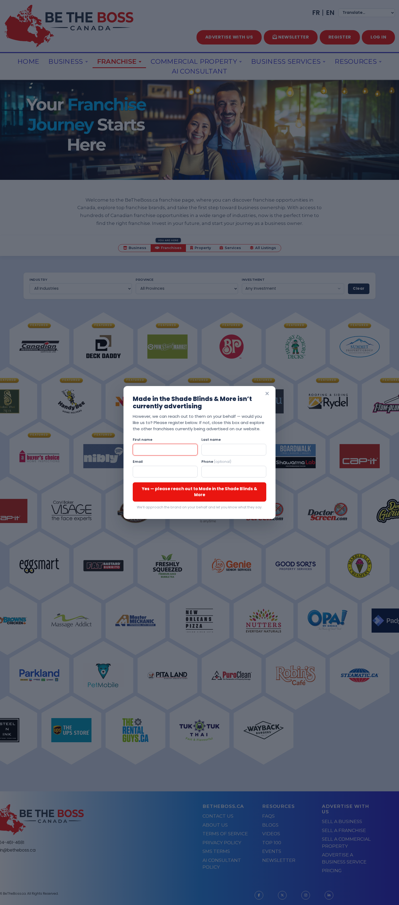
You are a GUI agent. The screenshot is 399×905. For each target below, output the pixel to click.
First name (142, 439)
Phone (216, 461)
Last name (211, 439)
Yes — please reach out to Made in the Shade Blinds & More (199, 492)
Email (138, 461)
